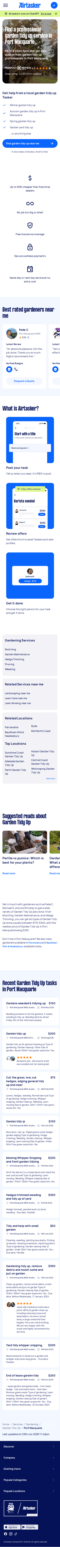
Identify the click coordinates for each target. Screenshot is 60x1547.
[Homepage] (30, 5)
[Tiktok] (15, 1533)
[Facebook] (5, 1534)
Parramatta (34, 942)
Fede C (23, 330)
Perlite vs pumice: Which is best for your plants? (23, 860)
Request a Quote (24, 381)
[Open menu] (5, 5)
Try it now (46, 13)
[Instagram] (10, 1534)
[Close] (56, 13)
